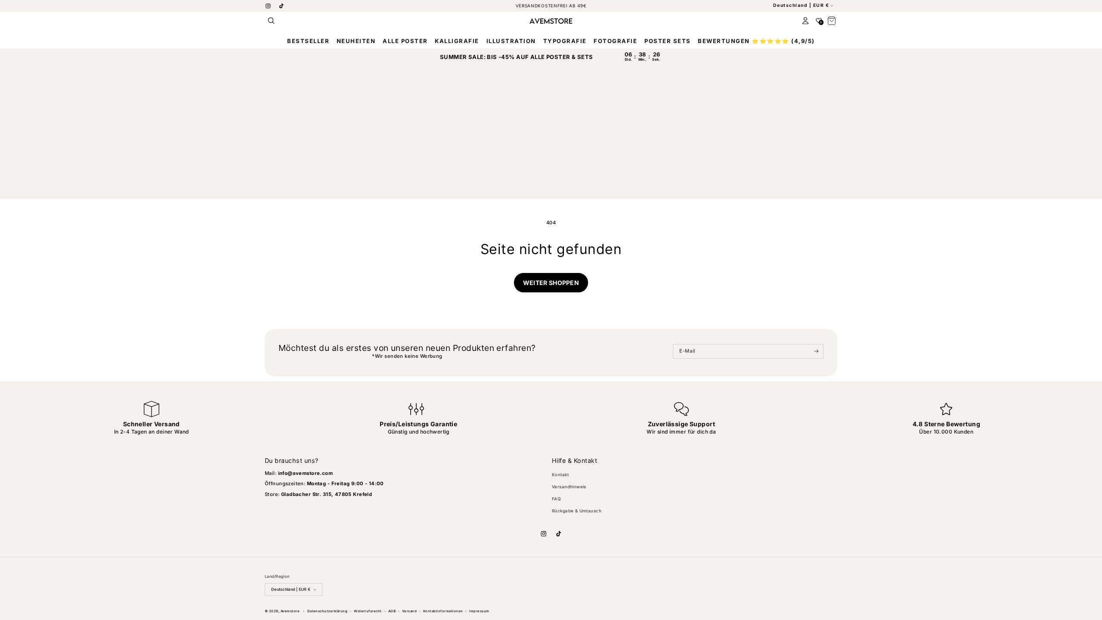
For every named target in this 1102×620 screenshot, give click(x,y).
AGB (392, 611)
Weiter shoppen (551, 282)
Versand (409, 611)
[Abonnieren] (816, 351)
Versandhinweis (569, 486)
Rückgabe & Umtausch (576, 510)
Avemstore (290, 611)
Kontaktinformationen (443, 611)
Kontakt (560, 474)
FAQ (556, 498)
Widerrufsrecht (368, 611)
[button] (271, 21)
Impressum (479, 611)
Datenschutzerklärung (327, 611)
